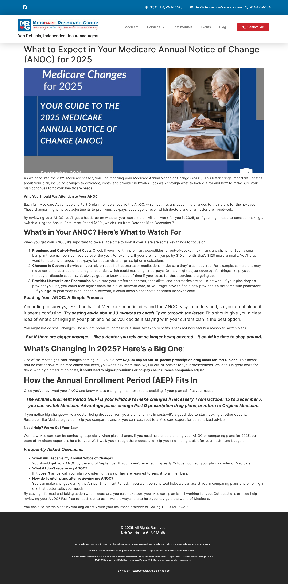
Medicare (131, 27)
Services (153, 27)
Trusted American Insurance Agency (150, 570)
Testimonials (182, 27)
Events (206, 27)
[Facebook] (24, 7)
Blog (222, 27)
